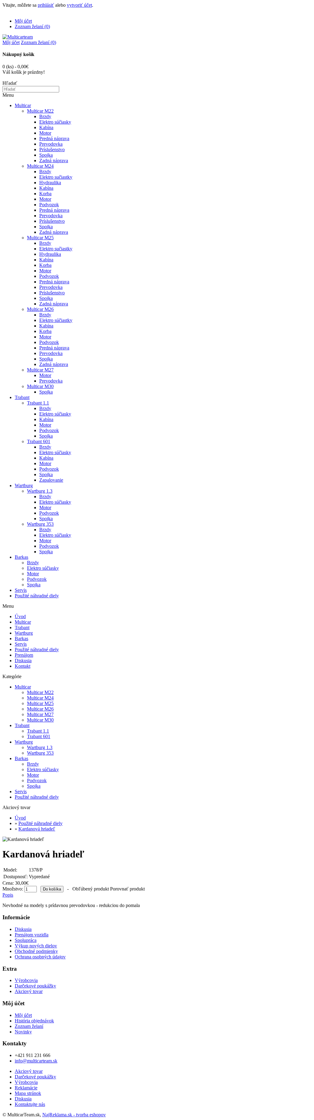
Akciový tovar (29, 991)
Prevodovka (51, 144)
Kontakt (22, 666)
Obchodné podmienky (36, 951)
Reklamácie (26, 1087)
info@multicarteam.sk (36, 1060)
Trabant (22, 397)
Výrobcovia (26, 980)
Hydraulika (50, 182)
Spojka (46, 155)
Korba (45, 193)
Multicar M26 (40, 309)
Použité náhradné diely (37, 595)
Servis (21, 590)
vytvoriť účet (79, 5)
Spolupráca (25, 940)
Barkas (21, 557)
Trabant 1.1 (38, 402)
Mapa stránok (28, 1093)
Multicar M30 (40, 386)
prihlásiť (46, 5)
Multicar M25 (40, 237)
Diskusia (23, 660)
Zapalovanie (51, 480)
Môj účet (23, 21)
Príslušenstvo (52, 149)
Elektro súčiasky (55, 122)
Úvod (20, 616)
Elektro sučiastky (55, 177)
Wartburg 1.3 (39, 491)
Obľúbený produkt (90, 888)
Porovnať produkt (127, 888)
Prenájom (24, 655)
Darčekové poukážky (35, 985)
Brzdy (45, 116)
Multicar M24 (40, 166)
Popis (7, 895)
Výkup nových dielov (36, 945)
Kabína (46, 127)
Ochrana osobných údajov (40, 956)
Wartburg (24, 485)
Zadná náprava (53, 160)
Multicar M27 (40, 369)
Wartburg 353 (40, 524)
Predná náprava (54, 138)
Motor (45, 133)
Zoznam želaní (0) (32, 26)
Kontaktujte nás (30, 1104)
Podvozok (49, 204)
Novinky (23, 1031)
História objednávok (34, 1020)
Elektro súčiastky (55, 320)
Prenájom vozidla (31, 934)
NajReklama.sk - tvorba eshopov (74, 1114)
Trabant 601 (38, 441)
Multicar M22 (40, 111)
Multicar (23, 105)
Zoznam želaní (29, 1026)
